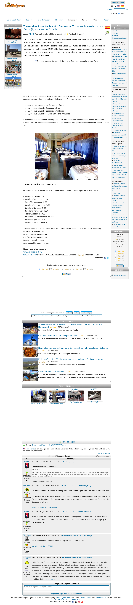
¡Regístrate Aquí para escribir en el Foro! (66, 593)
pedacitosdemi (27, 558)
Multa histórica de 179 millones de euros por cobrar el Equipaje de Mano (70, 359)
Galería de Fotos (13, 20)
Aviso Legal (57, 599)
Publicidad (76, 599)
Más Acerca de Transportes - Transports (117, 33)
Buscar (110, 10)
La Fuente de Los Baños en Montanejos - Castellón (119, 155)
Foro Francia (30, 449)
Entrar (121, 2)
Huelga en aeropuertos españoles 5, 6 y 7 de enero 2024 (119, 135)
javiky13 (27, 461)
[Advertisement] (66, 5)
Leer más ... (50, 579)
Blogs (105, 20)
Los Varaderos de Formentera (51, 371)
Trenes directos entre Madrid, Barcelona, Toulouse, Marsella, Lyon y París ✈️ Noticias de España (63, 28)
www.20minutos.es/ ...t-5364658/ (44, 508)
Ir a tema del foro (104, 453)
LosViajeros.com (63, 598)
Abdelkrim (27, 535)
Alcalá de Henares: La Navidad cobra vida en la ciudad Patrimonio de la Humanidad (119, 188)
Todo (122, 14)
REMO (31, 34)
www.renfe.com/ (30, 255)
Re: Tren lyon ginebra (70, 462)
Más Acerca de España (119, 38)
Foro (115, 14)
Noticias (58, 20)
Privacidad (67, 599)
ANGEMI (94, 389)
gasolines (26, 485)
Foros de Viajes (43, 20)
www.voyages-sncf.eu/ (32, 252)
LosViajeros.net (85, 598)
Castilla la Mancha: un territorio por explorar (57, 335)
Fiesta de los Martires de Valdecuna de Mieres (119, 148)
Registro (114, 2)
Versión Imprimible (120, 275)
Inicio (28, 20)
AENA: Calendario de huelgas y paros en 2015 (119, 68)
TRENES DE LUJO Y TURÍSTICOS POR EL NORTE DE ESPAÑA (119, 52)
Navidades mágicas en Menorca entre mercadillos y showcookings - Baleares (73, 348)
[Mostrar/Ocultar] (128, 23)
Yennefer (38, 389)
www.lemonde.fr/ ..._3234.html (43, 546)
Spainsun (75, 389)
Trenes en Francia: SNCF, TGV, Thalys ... (50, 445)
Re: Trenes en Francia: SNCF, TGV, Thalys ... (78, 486)
